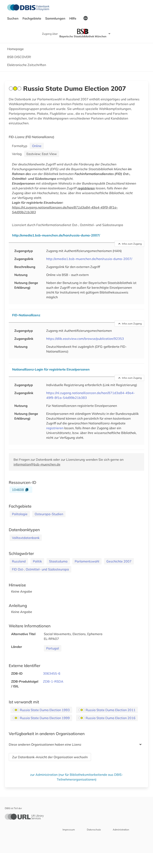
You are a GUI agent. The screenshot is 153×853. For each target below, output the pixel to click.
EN (85, 18)
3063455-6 (51, 673)
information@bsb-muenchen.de (37, 464)
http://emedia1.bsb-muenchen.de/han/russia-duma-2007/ (89, 259)
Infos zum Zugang (132, 243)
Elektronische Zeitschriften (26, 65)
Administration (121, 829)
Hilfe (73, 18)
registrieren (86, 188)
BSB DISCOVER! (19, 57)
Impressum (69, 829)
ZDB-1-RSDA (53, 681)
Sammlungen (55, 18)
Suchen (13, 18)
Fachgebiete (32, 18)
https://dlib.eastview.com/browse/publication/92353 (85, 339)
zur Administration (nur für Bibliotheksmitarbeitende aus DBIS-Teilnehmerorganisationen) (76, 777)
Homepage (15, 49)
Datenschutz (94, 829)
